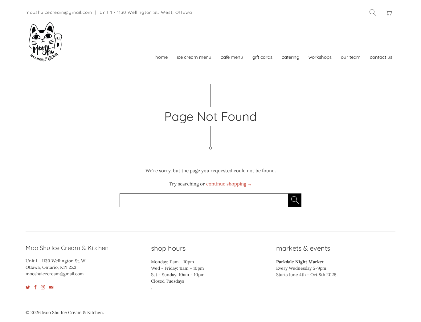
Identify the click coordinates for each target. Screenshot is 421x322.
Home (161, 57)
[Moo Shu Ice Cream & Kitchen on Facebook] (35, 287)
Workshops (320, 57)
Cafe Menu (232, 57)
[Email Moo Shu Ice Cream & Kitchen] (51, 287)
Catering (290, 57)
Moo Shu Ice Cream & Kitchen (72, 312)
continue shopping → (229, 184)
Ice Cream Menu (194, 57)
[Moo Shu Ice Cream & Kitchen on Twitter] (28, 287)
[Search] (372, 12)
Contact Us (381, 57)
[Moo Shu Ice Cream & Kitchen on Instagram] (43, 287)
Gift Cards (262, 57)
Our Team (351, 57)
